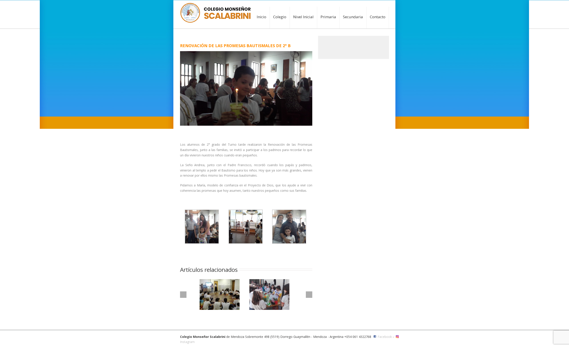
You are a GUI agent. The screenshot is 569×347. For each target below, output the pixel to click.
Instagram (187, 342)
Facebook (385, 337)
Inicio (261, 16)
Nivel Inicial (303, 16)
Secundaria (353, 16)
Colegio (279, 16)
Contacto (377, 16)
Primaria (328, 16)
